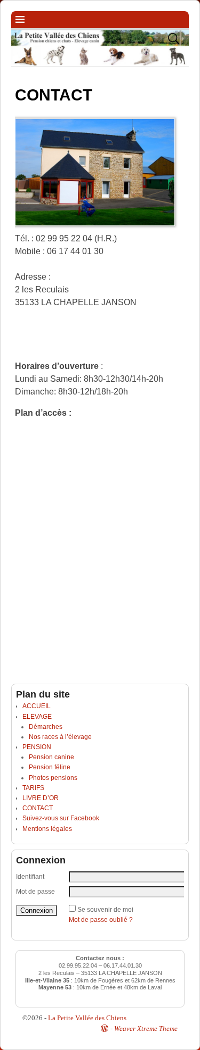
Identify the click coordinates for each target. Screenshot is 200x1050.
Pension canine (51, 757)
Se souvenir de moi (105, 909)
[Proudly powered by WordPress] (104, 1028)
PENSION (36, 747)
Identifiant (30, 876)
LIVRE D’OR (40, 798)
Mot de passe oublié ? (101, 919)
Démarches (45, 726)
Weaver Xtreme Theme (146, 1028)
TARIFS (33, 788)
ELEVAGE (37, 716)
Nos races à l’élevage (60, 737)
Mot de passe (35, 891)
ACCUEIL (36, 706)
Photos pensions (53, 778)
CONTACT (37, 808)
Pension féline (49, 767)
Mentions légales (47, 829)
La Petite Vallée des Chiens (87, 1018)
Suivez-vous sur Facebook (60, 818)
